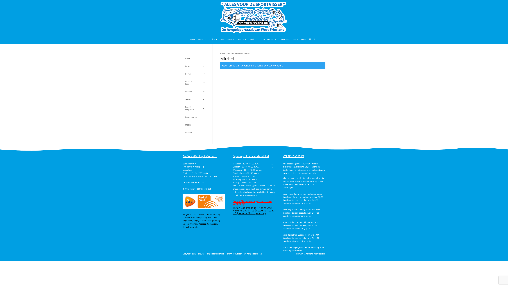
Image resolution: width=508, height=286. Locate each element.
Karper (200, 39)
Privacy (299, 254)
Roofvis (212, 39)
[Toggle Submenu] (203, 66)
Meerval (241, 39)
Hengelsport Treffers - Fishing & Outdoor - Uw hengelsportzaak (234, 254)
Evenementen (285, 39)
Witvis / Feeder (226, 39)
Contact (304, 39)
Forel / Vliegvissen (267, 39)
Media (295, 39)
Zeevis (252, 39)
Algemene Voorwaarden (314, 254)
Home (192, 39)
